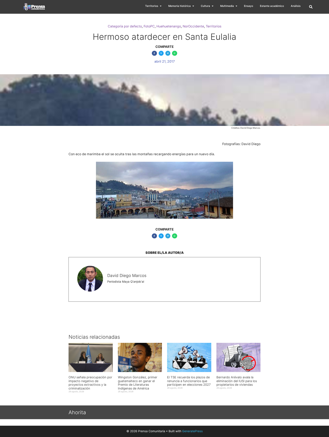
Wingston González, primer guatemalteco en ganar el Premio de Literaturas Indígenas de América (137, 382)
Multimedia (227, 6)
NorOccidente (193, 26)
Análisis (296, 6)
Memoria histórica (179, 6)
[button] (310, 6)
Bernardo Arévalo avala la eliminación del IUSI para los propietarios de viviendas (236, 380)
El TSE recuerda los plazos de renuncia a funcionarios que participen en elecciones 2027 (189, 380)
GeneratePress (192, 431)
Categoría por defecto (125, 26)
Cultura (205, 6)
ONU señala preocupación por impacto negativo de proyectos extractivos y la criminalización (90, 382)
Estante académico (272, 6)
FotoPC (149, 26)
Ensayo (248, 6)
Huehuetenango (168, 26)
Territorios (151, 6)
